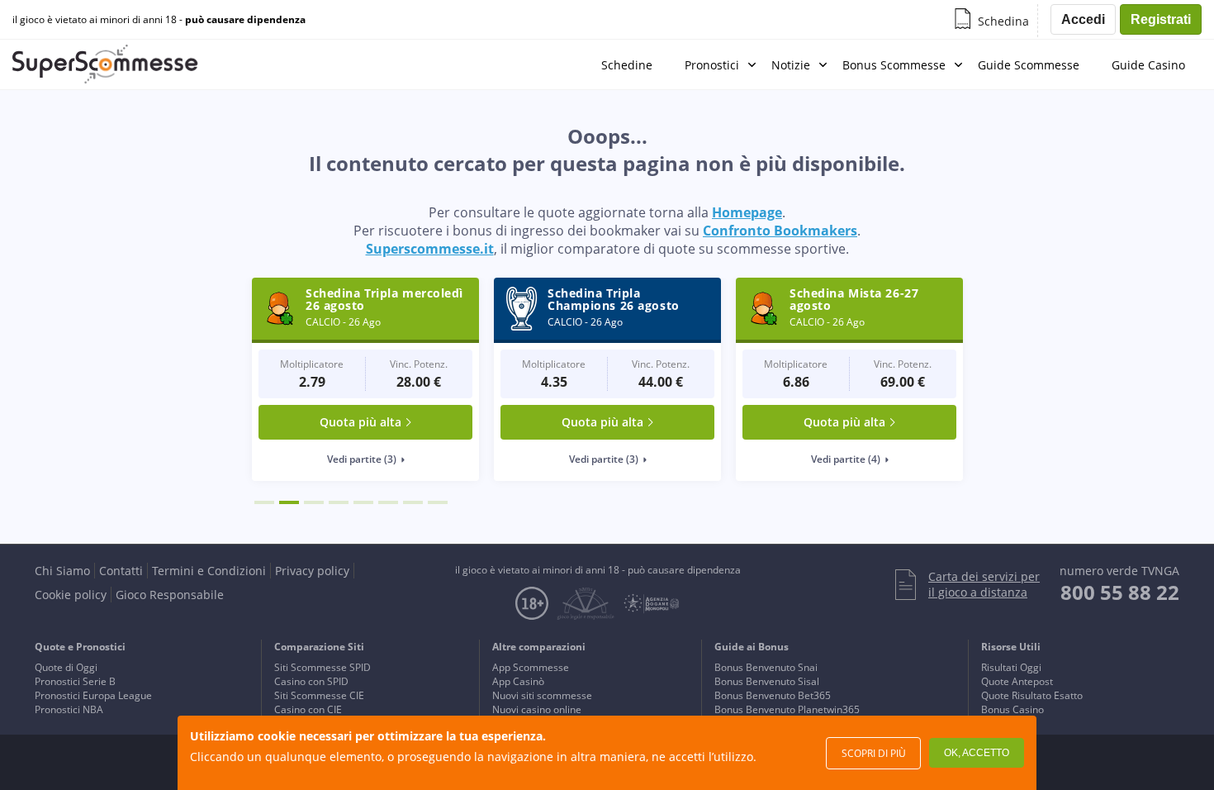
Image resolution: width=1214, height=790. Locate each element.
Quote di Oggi (66, 667)
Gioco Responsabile (170, 594)
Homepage (747, 212)
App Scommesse (530, 667)
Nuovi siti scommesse (542, 695)
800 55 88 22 (1119, 592)
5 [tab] (363, 502)
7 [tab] (413, 502)
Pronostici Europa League (93, 695)
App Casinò (518, 681)
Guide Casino (1148, 65)
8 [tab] (438, 502)
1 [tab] (264, 502)
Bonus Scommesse (894, 65)
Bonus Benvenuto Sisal (766, 681)
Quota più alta (360, 422)
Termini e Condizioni (209, 570)
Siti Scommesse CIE (319, 695)
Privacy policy (312, 570)
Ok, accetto (976, 753)
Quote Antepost (1017, 681)
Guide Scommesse (1028, 65)
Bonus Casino (1012, 709)
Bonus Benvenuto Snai (766, 667)
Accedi (1083, 19)
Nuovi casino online (536, 709)
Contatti (121, 570)
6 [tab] (388, 502)
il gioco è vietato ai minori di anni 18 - (159, 19)
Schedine (626, 65)
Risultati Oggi (1011, 667)
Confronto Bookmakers (780, 230)
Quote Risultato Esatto (1032, 695)
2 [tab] (289, 502)
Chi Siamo (62, 570)
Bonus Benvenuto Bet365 (772, 695)
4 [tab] (339, 502)
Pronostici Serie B (75, 681)
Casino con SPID (311, 681)
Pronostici (712, 65)
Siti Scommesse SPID (322, 667)
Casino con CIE (308, 709)
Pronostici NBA (69, 709)
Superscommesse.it (430, 249)
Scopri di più (874, 753)
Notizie (790, 65)
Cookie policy (71, 594)
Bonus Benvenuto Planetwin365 (787, 709)
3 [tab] (314, 502)
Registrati (1161, 19)
